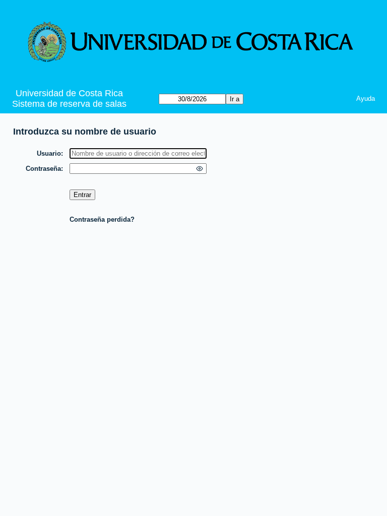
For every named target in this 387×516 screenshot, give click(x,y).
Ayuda (365, 98)
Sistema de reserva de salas (69, 104)
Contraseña (43, 168)
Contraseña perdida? (102, 219)
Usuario (49, 153)
